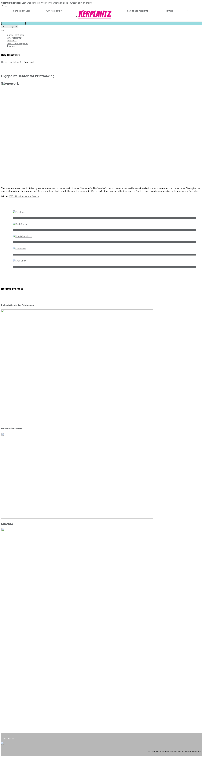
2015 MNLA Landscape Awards (24, 196)
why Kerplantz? (54, 10)
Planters (169, 10)
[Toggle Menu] (6, 6)
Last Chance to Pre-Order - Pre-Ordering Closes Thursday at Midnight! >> (47, 2)
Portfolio (13, 61)
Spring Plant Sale (21, 10)
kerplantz (94, 14)
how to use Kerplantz (137, 10)
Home (4, 61)
